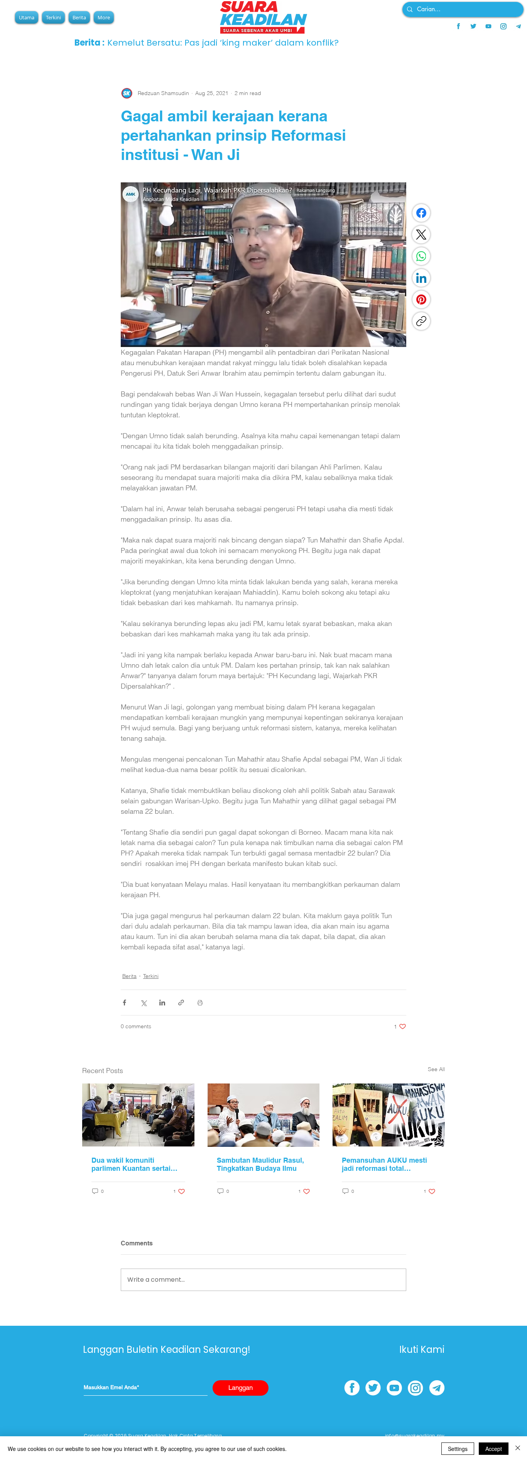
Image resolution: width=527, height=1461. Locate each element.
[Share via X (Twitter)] (143, 1002)
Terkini (151, 976)
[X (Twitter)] (421, 234)
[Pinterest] (421, 299)
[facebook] (458, 26)
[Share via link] (181, 1002)
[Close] (517, 1448)
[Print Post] (200, 1002)
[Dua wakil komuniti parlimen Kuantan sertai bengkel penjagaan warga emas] (138, 1114)
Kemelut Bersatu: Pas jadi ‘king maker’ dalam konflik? (223, 43)
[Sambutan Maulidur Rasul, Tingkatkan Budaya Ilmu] (264, 1115)
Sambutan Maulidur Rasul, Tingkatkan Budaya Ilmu (260, 1164)
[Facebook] (421, 213)
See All (436, 1069)
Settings (458, 1448)
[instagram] (503, 26)
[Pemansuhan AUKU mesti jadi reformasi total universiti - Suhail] (389, 1114)
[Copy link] (421, 321)
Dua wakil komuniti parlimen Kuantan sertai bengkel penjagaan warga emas (133, 1164)
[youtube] (488, 26)
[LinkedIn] (421, 278)
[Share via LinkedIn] (162, 1002)
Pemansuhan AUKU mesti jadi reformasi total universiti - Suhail (384, 1164)
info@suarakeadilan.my (414, 1435)
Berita (129, 976)
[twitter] (473, 26)
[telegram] (518, 26)
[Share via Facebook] (124, 1002)
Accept (493, 1448)
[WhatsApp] (421, 256)
